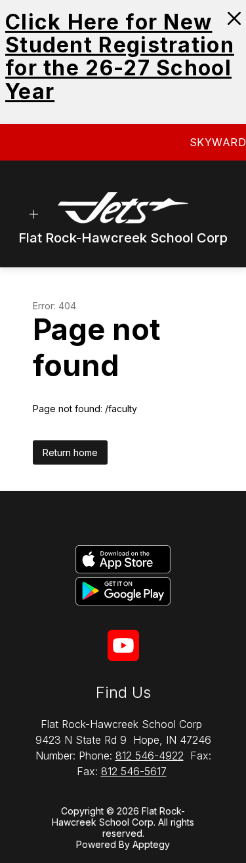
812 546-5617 (134, 771)
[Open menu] (33, 213)
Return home (70, 452)
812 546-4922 (149, 755)
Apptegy (151, 844)
